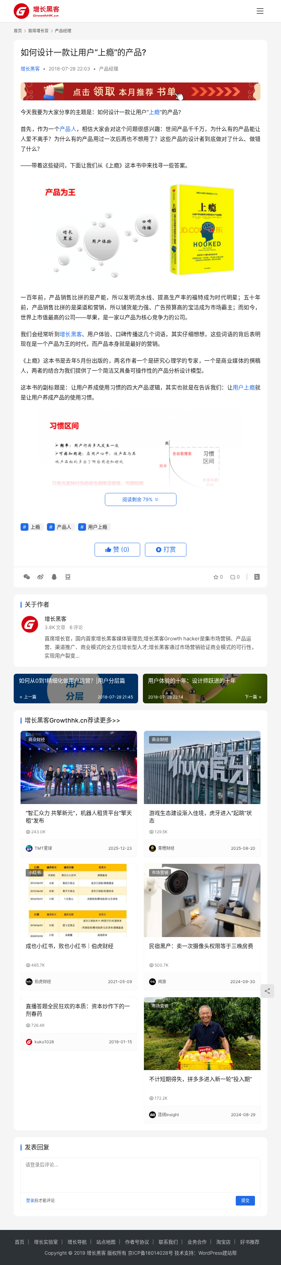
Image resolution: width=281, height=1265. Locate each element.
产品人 (68, 128)
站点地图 (105, 1242)
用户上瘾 (244, 387)
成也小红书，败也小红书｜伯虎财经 (69, 946)
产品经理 (108, 69)
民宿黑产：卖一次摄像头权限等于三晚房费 (201, 946)
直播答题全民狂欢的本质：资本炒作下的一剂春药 (78, 1010)
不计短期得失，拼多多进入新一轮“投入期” (200, 1079)
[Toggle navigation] (260, 11)
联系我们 (168, 1242)
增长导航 (77, 1242)
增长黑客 (30, 69)
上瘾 (154, 112)
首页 (18, 30)
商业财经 (36, 739)
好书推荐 (249, 1242)
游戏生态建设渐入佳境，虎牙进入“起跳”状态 (200, 817)
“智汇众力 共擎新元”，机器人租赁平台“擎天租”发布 (79, 817)
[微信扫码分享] (27, 577)
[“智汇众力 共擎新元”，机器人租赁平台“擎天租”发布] (79, 767)
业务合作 (197, 1242)
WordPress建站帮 (217, 1253)
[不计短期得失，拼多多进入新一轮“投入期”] (202, 1033)
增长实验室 (46, 1242)
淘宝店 (223, 1242)
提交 (245, 1200)
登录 (30, 1200)
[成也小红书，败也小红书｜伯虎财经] (79, 900)
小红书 (34, 872)
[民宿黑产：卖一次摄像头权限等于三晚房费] (202, 900)
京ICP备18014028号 (150, 1253)
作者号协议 (137, 1242)
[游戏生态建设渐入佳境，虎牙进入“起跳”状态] (202, 767)
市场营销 (160, 872)
